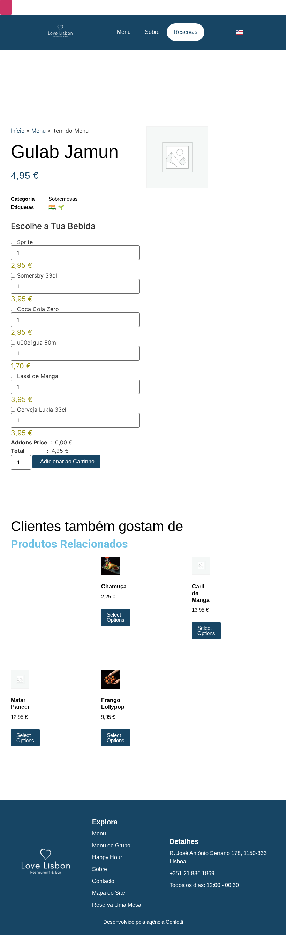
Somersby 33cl (36, 275)
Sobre (152, 32)
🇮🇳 (51, 207)
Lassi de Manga (36, 376)
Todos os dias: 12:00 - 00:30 (204, 885)
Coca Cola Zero (37, 309)
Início (18, 130)
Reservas (185, 32)
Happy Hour (107, 857)
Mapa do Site (108, 893)
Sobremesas (63, 199)
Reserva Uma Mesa (116, 905)
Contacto (103, 881)
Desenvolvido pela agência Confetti (143, 922)
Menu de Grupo (111, 845)
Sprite (24, 242)
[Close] (6, 7)
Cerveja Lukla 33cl (40, 409)
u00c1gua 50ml (36, 342)
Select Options (116, 617)
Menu (124, 32)
